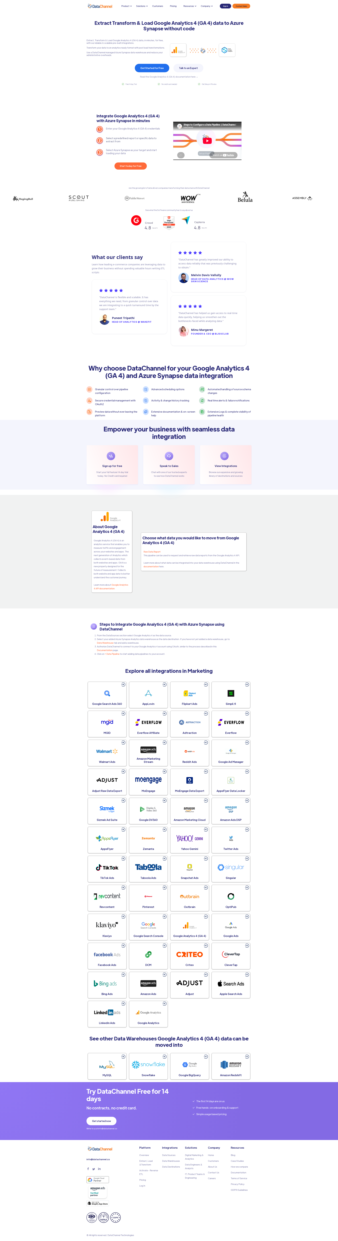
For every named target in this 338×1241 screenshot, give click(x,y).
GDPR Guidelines (239, 1190)
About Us (212, 1166)
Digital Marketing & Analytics (194, 1157)
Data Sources (168, 1155)
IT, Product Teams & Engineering (195, 1176)
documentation (151, 566)
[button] (127, 6)
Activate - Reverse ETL (148, 1172)
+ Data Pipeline (112, 653)
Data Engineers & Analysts (193, 1166)
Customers (157, 6)
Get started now (101, 1120)
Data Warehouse (105, 642)
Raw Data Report (152, 551)
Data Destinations (171, 1166)
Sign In (225, 6)
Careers (212, 1178)
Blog (233, 1155)
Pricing (173, 6)
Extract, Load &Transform (146, 1163)
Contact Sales (241, 6)
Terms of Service (239, 1178)
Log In (142, 1185)
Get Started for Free (152, 67)
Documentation (104, 650)
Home (211, 1155)
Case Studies (237, 1161)
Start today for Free (131, 166)
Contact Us (213, 1172)
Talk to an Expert (188, 67)
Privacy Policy (237, 1184)
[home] (99, 6)
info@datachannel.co (98, 1159)
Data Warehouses (171, 1161)
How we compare (239, 1166)
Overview (144, 1155)
